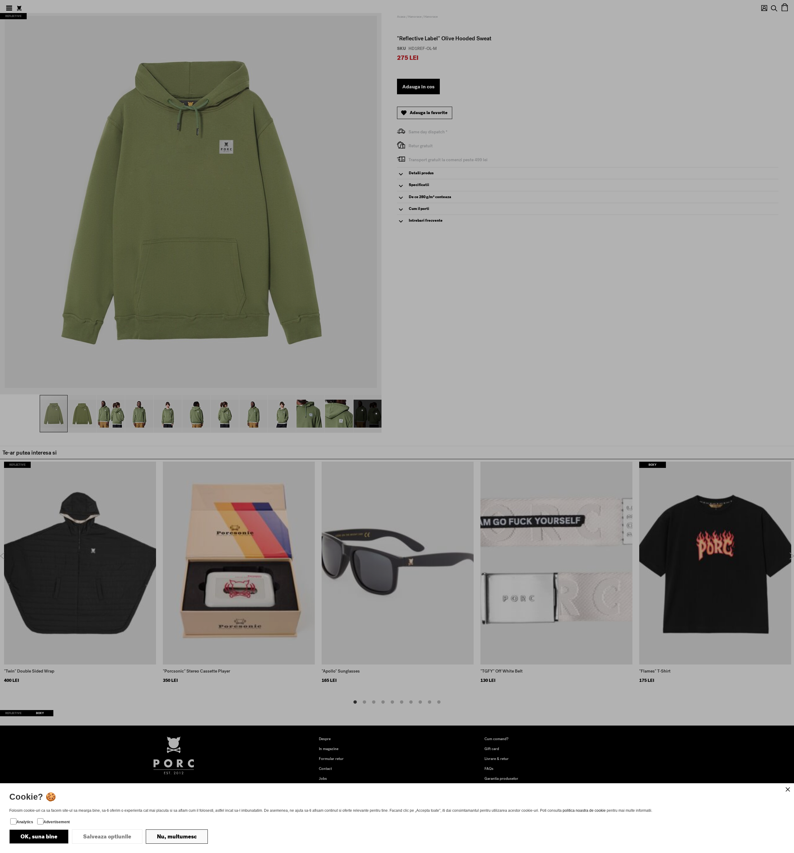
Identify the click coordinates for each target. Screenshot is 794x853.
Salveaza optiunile (107, 836)
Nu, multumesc (177, 836)
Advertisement (56, 822)
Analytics (24, 822)
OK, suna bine (38, 836)
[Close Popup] (788, 789)
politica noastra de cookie (584, 810)
